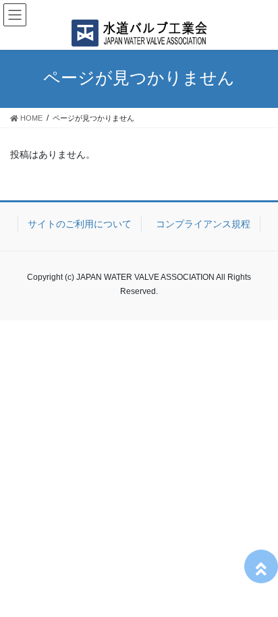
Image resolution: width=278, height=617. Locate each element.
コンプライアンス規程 (203, 223)
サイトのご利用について (80, 223)
